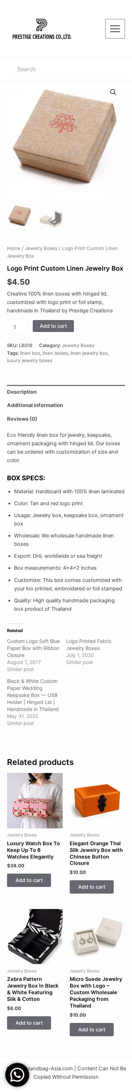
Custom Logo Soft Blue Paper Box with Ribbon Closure (33, 648)
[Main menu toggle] (115, 29)
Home (13, 248)
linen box (30, 353)
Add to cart (53, 326)
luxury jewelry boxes (29, 360)
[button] (113, 92)
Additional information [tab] (35, 405)
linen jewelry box (89, 353)
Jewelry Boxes (41, 248)
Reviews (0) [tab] (22, 419)
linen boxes (55, 353)
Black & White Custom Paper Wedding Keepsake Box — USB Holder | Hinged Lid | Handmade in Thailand (33, 695)
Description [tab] (22, 392)
